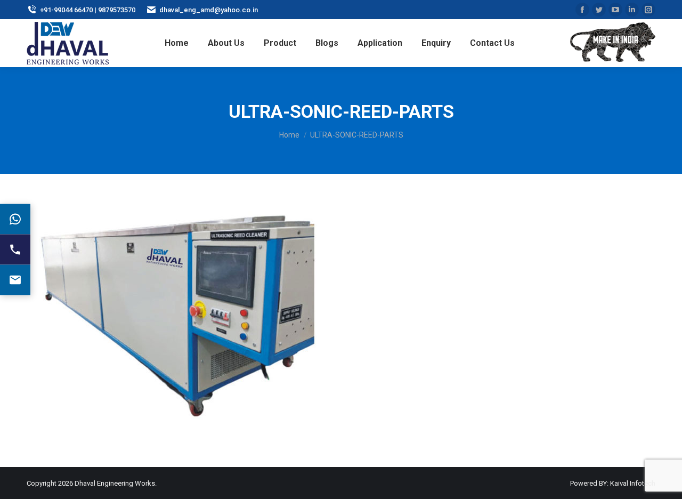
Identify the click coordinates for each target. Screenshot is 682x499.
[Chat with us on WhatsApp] (15, 219)
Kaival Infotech (632, 483)
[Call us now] (15, 250)
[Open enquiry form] (15, 280)
